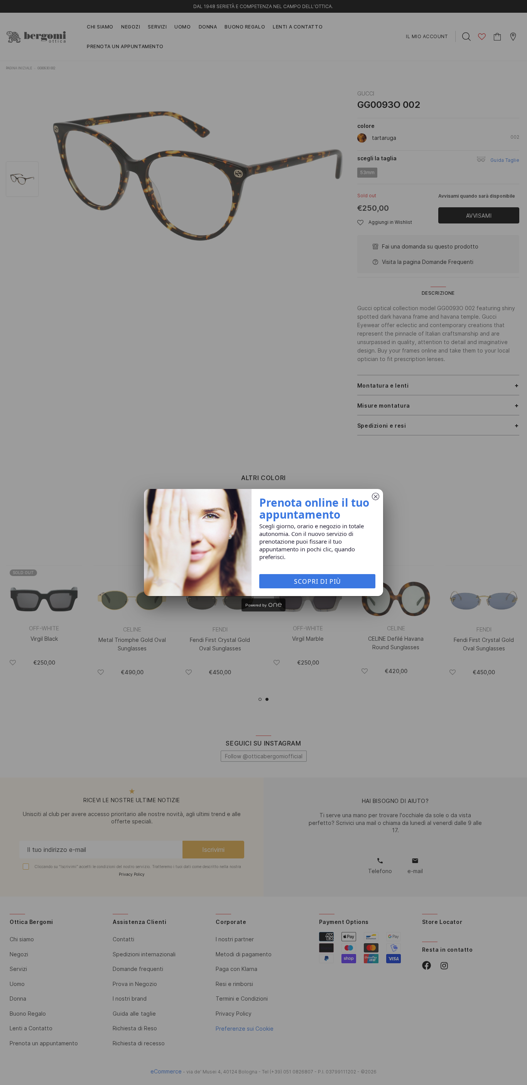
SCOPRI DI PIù (317, 581)
